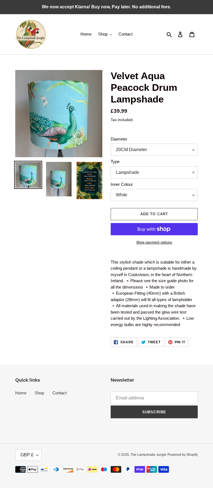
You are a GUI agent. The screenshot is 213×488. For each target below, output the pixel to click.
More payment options (154, 242)
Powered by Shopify (183, 455)
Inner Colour (122, 184)
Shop (39, 393)
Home (20, 393)
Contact (59, 393)
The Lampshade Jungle (148, 455)
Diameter (119, 139)
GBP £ (27, 454)
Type (115, 161)
